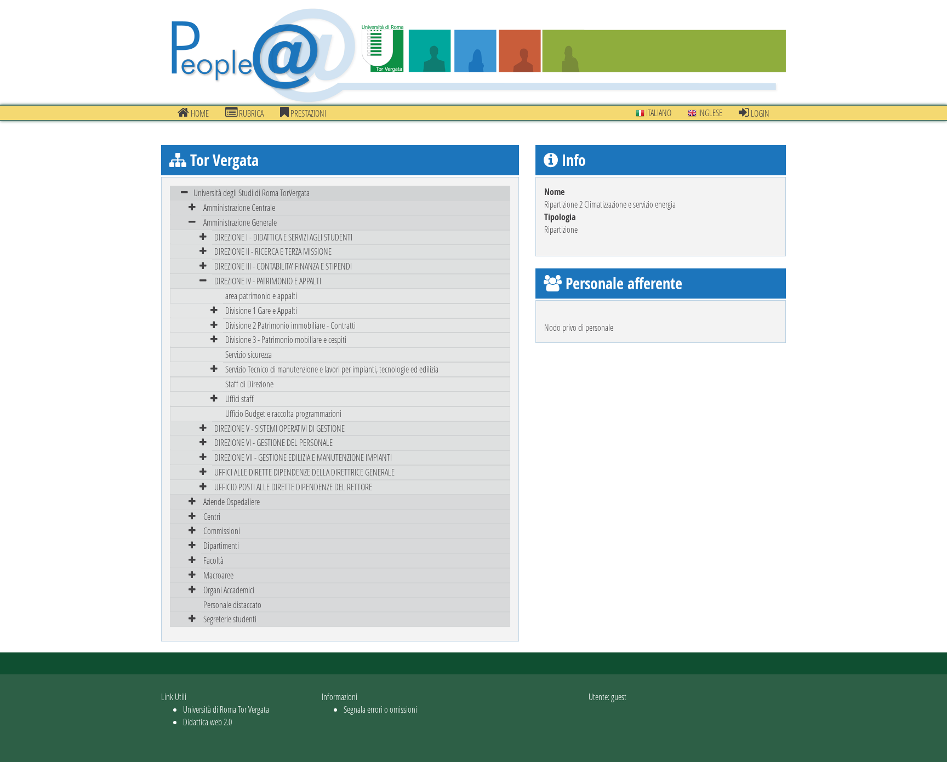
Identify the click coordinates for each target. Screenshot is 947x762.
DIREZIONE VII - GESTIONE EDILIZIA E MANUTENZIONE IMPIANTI (303, 457)
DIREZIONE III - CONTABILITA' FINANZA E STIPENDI (283, 266)
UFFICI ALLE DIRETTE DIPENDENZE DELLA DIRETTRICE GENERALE (304, 472)
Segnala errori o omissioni (380, 709)
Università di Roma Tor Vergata (226, 709)
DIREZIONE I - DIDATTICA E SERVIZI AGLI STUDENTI (283, 237)
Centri (211, 516)
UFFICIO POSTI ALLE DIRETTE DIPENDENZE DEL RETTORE (293, 486)
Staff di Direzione (249, 383)
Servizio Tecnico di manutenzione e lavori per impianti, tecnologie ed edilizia (331, 369)
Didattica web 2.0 (207, 721)
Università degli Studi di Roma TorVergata (251, 192)
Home (199, 113)
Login (759, 113)
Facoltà (213, 560)
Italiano (657, 112)
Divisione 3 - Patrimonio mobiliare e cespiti (285, 339)
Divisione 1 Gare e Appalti (261, 310)
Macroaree (218, 575)
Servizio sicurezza (248, 354)
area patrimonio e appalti (261, 295)
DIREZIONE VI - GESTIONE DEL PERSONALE (273, 442)
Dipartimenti (221, 545)
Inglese (709, 112)
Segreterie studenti (229, 619)
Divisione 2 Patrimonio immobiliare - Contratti (290, 325)
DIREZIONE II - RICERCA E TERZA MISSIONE (273, 251)
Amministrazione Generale (240, 222)
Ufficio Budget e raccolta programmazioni (283, 413)
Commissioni (221, 530)
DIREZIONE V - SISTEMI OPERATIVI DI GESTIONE (279, 428)
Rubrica (250, 113)
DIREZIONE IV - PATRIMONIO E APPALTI (267, 281)
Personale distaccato (232, 604)
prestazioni (307, 113)
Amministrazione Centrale (239, 207)
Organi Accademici (228, 589)
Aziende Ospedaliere (231, 501)
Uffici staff (239, 398)
